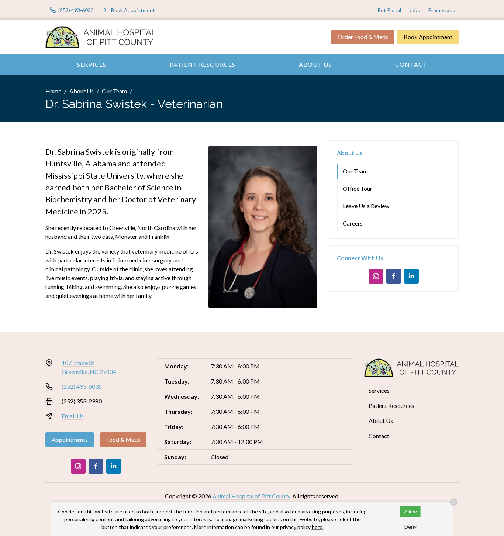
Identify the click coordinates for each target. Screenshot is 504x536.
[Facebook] (393, 276)
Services (91, 64)
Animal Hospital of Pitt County (251, 495)
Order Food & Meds (363, 36)
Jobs (414, 10)
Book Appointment (428, 36)
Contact (411, 64)
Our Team (114, 91)
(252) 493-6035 (82, 386)
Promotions (441, 10)
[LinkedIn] (411, 276)
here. (318, 527)
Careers (353, 223)
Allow (410, 511)
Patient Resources (202, 64)
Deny (410, 526)
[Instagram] (376, 276)
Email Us (73, 415)
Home (53, 91)
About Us (315, 64)
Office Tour (357, 188)
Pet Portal (389, 10)
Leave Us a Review (366, 205)
